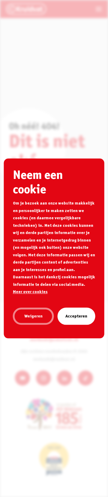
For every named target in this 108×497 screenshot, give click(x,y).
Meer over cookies (30, 291)
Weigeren (33, 316)
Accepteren (76, 316)
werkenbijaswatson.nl (54, 339)
